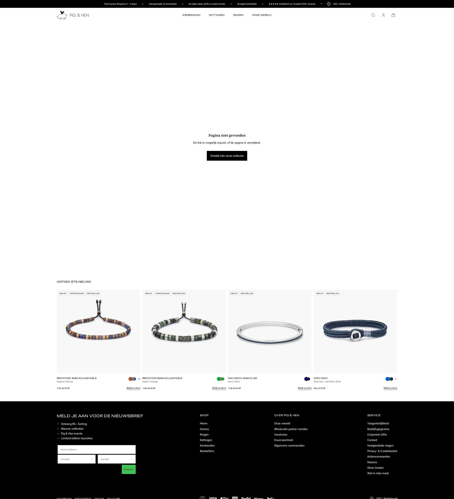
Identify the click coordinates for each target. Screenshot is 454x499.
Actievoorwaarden (378, 456)
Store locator (375, 467)
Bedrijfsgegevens (378, 429)
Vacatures (280, 434)
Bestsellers (207, 451)
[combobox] (75, 459)
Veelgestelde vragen (380, 445)
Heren (203, 423)
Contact (372, 440)
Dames (204, 429)
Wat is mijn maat (378, 473)
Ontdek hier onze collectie (226, 155)
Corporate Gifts (377, 434)
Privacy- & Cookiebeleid (382, 451)
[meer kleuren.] (132, 380)
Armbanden (207, 445)
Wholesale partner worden (291, 429)
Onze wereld (282, 423)
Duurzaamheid (283, 440)
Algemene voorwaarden (289, 445)
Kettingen (206, 440)
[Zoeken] (373, 15)
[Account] (383, 15)
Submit (129, 469)
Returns (372, 462)
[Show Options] (92, 459)
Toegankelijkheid (378, 423)
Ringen (204, 434)
